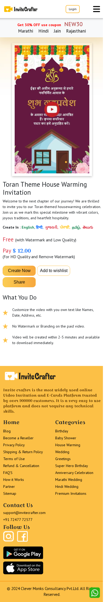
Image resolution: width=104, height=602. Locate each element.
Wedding (62, 451)
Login (73, 9)
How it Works (13, 479)
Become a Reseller (18, 438)
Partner (9, 486)
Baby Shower (65, 438)
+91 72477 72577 (18, 519)
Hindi (43, 31)
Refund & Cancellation (21, 465)
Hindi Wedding (66, 486)
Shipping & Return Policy (23, 451)
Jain (57, 31)
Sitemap (9, 493)
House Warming (67, 444)
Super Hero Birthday (71, 465)
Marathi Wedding (68, 479)
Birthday (61, 431)
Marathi (25, 31)
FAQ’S (8, 472)
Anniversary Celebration (74, 472)
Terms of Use (14, 458)
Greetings (63, 458)
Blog (7, 431)
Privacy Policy (14, 444)
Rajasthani (76, 31)
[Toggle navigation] (96, 9)
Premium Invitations (70, 493)
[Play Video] (52, 109)
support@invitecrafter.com (24, 512)
